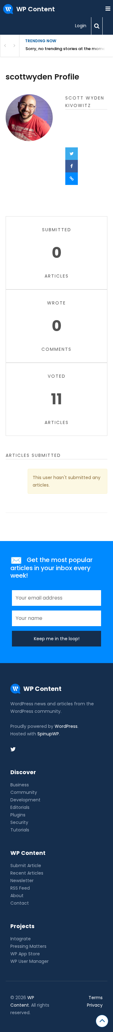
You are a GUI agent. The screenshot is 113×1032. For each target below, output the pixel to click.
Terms (96, 997)
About (17, 895)
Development (25, 800)
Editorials (20, 807)
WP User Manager (29, 961)
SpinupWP (48, 734)
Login (80, 26)
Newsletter (22, 880)
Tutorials (19, 830)
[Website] (71, 178)
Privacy (95, 1005)
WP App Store (25, 954)
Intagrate (20, 939)
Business (19, 785)
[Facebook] (71, 166)
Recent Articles (26, 873)
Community (23, 792)
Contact (19, 903)
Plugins (17, 815)
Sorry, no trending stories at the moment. (67, 49)
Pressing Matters (28, 946)
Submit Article (25, 865)
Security (19, 822)
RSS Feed (20, 888)
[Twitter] (71, 153)
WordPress (66, 726)
